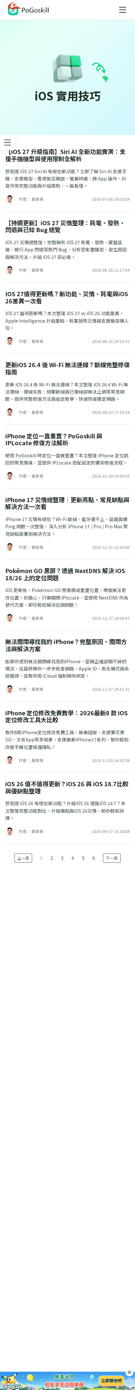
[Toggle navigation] (122, 9)
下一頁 (112, 858)
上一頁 (23, 858)
